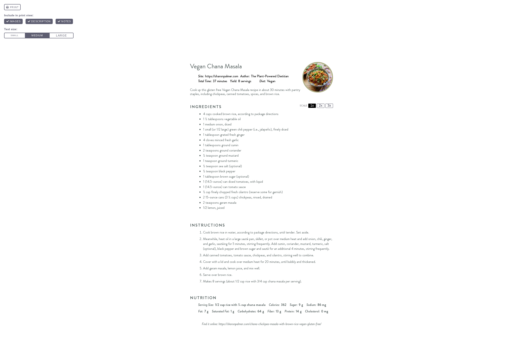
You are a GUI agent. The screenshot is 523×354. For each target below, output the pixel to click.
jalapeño (265, 129)
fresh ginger (237, 134)
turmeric (233, 160)
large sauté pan (244, 239)
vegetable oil (232, 119)
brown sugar (228, 176)
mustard (233, 155)
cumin (234, 145)
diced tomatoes (238, 181)
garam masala (228, 202)
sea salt (223, 166)
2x (320, 105)
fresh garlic (232, 140)
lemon (212, 207)
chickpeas (245, 197)
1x (312, 105)
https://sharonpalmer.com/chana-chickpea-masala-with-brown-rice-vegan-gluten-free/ (270, 324)
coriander (235, 150)
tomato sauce (237, 187)
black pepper (227, 171)
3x (329, 105)
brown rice (229, 114)
